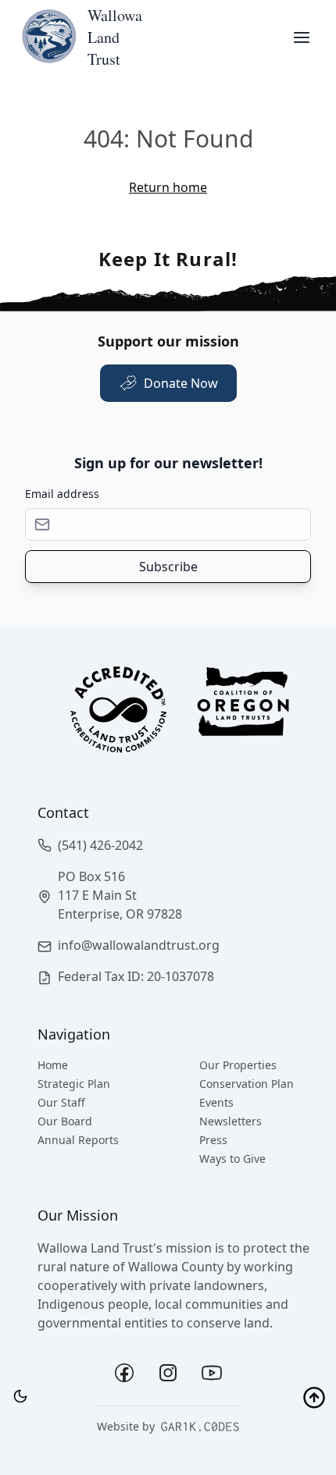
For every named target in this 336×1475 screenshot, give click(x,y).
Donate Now (181, 383)
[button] (180, 845)
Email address (62, 493)
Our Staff (61, 1102)
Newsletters (230, 1121)
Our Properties (238, 1064)
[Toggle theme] (20, 1396)
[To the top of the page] (314, 1399)
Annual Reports (78, 1139)
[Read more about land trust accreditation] (118, 714)
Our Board (65, 1121)
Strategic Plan (74, 1083)
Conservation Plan (246, 1083)
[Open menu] (301, 37)
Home (53, 1064)
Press (213, 1139)
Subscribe (168, 566)
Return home (168, 187)
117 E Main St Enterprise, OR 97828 (120, 904)
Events (216, 1102)
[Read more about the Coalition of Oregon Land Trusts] (243, 714)
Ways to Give (232, 1158)
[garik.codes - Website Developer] (200, 1426)
